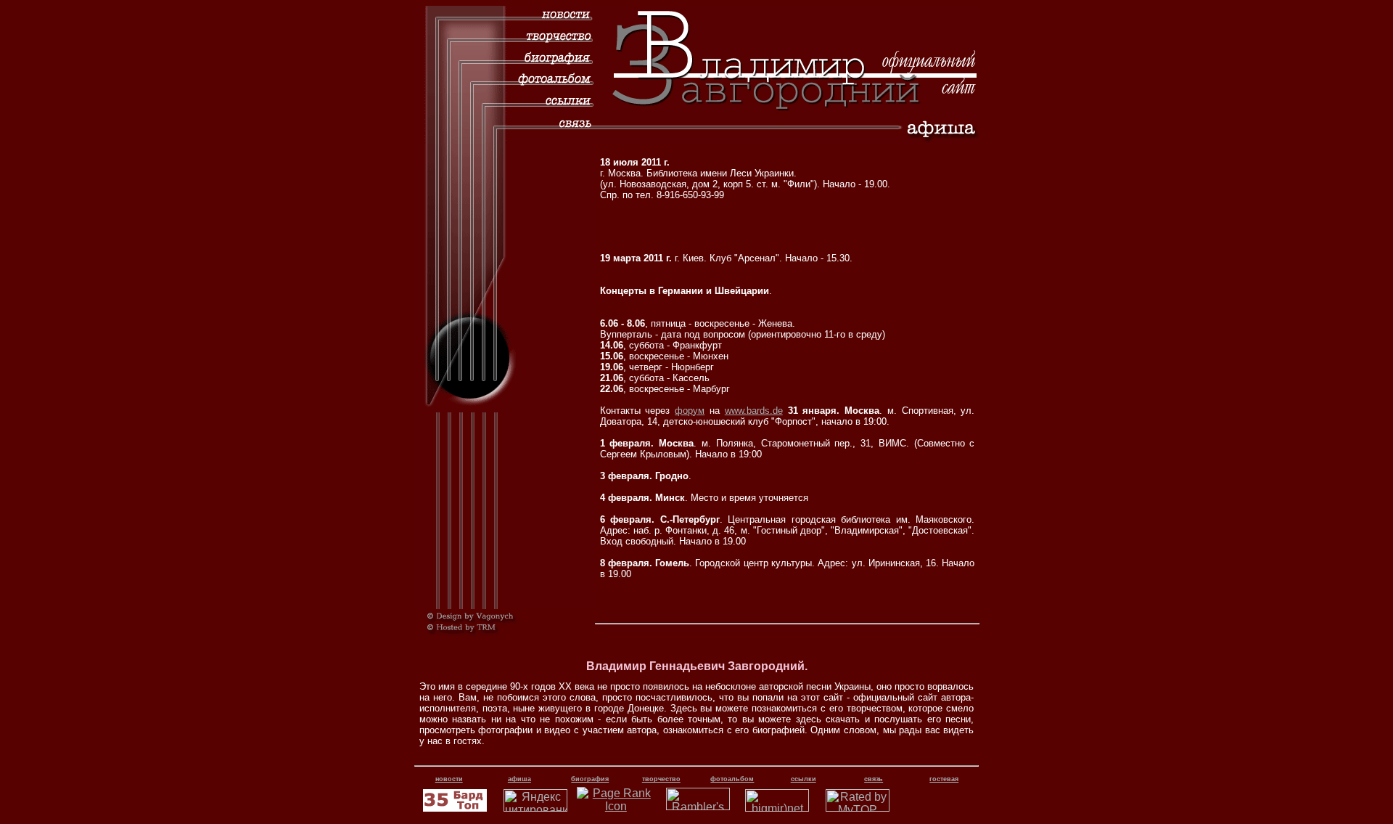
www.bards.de (754, 410)
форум (689, 410)
